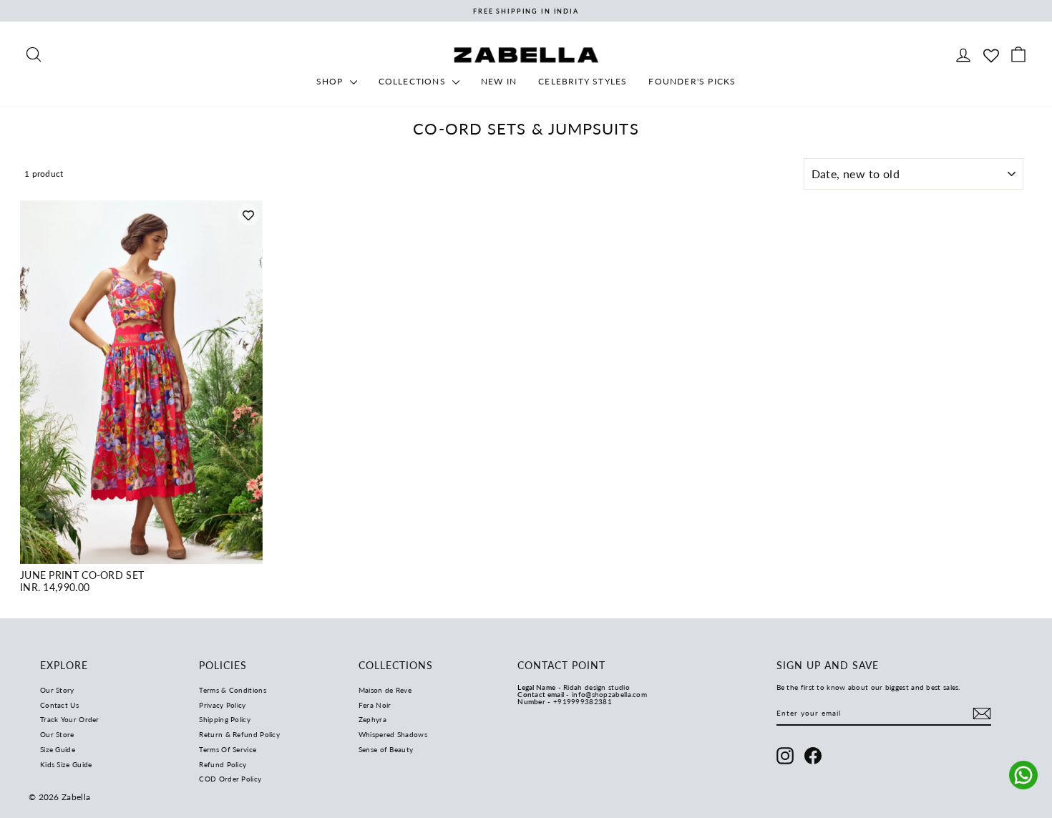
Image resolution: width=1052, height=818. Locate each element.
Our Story (57, 690)
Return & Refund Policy (239, 734)
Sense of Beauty (386, 749)
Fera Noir (375, 705)
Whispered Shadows (393, 734)
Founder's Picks (692, 81)
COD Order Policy (230, 778)
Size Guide (57, 749)
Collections (414, 81)
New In (499, 81)
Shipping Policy (224, 719)
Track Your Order (69, 719)
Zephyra (372, 719)
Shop (331, 81)
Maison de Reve (385, 690)
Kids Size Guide (66, 764)
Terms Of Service (227, 749)
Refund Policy (222, 764)
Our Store (57, 734)
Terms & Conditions (232, 690)
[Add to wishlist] (248, 214)
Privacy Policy (222, 705)
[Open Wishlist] (991, 54)
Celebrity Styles (582, 81)
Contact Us (59, 705)
